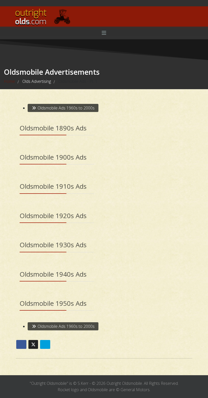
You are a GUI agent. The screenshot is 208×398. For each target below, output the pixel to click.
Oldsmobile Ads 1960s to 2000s (66, 108)
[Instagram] (28, 3)
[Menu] (104, 33)
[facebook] (20, 3)
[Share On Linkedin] (45, 344)
